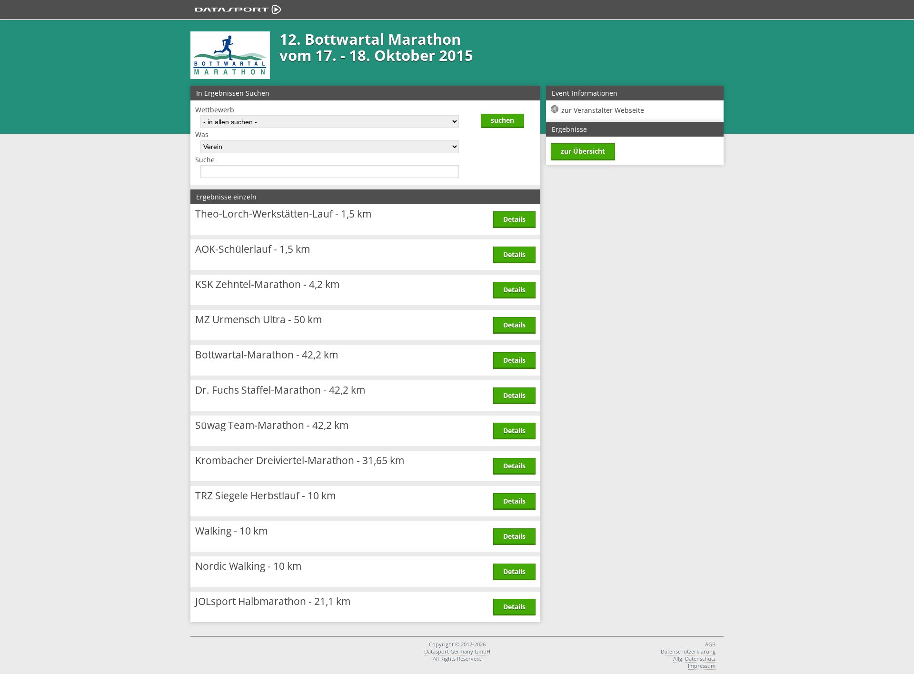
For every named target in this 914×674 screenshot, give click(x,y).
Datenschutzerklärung (688, 651)
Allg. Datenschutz (694, 658)
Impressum (701, 665)
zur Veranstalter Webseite (602, 110)
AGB (710, 644)
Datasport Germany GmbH (457, 651)
